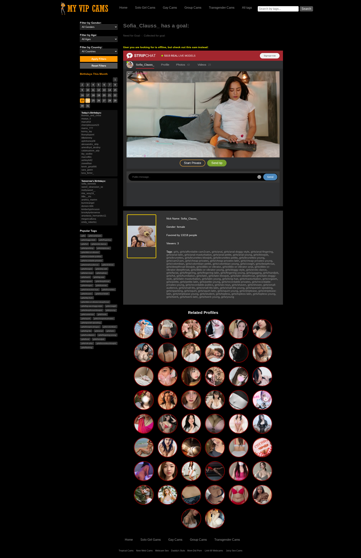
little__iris (86, 196)
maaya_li (86, 118)
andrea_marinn (89, 199)
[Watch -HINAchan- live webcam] (238, 384)
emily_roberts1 (89, 222)
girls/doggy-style (88, 240)
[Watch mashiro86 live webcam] (238, 432)
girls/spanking (87, 248)
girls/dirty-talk (101, 269)
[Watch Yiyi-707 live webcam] (167, 337)
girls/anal (99, 331)
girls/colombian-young (226, 263)
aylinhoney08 (88, 141)
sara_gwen (87, 170)
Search (306, 8)
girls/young (110, 310)
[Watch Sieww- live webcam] (238, 337)
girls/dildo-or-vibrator (90, 252)
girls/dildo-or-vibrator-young (207, 269)
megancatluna (88, 219)
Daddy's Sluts (178, 550)
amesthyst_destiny (90, 147)
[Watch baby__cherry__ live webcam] (262, 455)
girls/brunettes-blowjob (106, 343)
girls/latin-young (211, 278)
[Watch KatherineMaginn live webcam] (262, 337)
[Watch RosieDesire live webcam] (215, 479)
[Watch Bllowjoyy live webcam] (191, 526)
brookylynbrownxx (90, 212)
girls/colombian (109, 327)
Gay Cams (170, 7)
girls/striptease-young (185, 293)
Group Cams (192, 7)
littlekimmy (86, 138)
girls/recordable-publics (91, 256)
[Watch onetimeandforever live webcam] (191, 361)
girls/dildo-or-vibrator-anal (237, 266)
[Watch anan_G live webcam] (262, 479)
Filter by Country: (91, 47)
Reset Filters (99, 65)
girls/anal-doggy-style (236, 251)
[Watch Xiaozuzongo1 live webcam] (191, 455)
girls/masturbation (250, 278)
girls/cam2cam (95, 236)
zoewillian (86, 163)
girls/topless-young (264, 293)
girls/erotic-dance (99, 244)
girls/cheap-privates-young (256, 260)
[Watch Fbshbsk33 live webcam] (215, 408)
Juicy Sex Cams (234, 550)
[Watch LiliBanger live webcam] (167, 503)
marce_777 (87, 128)
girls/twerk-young (209, 296)
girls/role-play (87, 343)
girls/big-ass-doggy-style (91, 306)
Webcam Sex (162, 550)
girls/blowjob (86, 269)
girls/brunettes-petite (225, 257)
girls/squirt (85, 318)
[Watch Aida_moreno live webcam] (143, 503)
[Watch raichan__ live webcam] (143, 408)
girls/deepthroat (102, 281)
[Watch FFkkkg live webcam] (143, 361)
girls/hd (84, 244)
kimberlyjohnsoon (90, 209)
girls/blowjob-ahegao (90, 327)
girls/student (207, 293)
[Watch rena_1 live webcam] (215, 384)
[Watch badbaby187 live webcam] (262, 503)
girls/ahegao (86, 285)
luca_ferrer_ (87, 173)
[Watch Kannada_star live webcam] (143, 432)
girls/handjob (98, 339)
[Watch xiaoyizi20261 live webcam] (262, 432)
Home (123, 7)
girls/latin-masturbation (186, 278)
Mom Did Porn (194, 550)
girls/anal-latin (174, 254)
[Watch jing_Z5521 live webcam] (167, 432)
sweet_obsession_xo (92, 187)
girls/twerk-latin (189, 296)
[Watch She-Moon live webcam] (191, 479)
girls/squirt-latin (207, 290)
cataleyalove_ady (90, 150)
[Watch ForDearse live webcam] (191, 432)
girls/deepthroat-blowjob (91, 310)
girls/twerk (85, 277)
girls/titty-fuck (87, 298)
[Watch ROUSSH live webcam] (143, 479)
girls (83, 236)
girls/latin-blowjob (219, 275)
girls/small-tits (187, 287)
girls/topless (101, 273)
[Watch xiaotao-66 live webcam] (191, 384)
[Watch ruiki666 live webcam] (238, 479)
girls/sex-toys (87, 273)
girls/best (85, 339)
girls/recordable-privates (91, 261)
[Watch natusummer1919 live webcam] (167, 384)
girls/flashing (86, 347)
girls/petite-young (210, 281)
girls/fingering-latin (208, 272)
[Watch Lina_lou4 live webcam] (215, 526)
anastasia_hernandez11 (93, 215)
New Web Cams (144, 550)
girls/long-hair (230, 278)
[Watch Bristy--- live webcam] (238, 503)
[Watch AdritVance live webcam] (191, 408)
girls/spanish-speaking (91, 323)
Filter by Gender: (91, 22)
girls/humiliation (88, 335)
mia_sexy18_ (88, 193)
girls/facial (172, 272)
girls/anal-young (242, 254)
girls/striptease (103, 248)
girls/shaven (86, 294)
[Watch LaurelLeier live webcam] (262, 361)
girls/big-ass (99, 277)
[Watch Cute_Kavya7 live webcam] (191, 503)
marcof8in (86, 157)
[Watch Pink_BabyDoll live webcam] (238, 455)
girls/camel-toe (87, 314)
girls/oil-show (107, 265)
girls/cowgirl (111, 306)
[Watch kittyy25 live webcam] (143, 455)
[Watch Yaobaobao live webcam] (167, 479)
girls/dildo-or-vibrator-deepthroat (95, 302)
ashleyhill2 (87, 160)
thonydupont (87, 134)
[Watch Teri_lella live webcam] (167, 361)
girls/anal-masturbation (198, 254)
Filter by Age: (88, 34)
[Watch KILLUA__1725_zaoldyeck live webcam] (262, 408)
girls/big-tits (86, 331)
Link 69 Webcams (214, 550)
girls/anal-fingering (262, 251)
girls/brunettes (108, 289)
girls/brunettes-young (251, 257)
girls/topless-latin (241, 293)
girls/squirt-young (228, 290)
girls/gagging (254, 272)
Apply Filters (98, 59)
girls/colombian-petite (198, 263)
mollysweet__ (88, 190)
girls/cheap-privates (197, 260)
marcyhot (86, 122)
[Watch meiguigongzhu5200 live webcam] (215, 337)
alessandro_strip (90, 144)
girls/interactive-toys (89, 289)
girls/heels (102, 314)
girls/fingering (105, 240)
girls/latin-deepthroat (243, 275)
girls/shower (255, 284)
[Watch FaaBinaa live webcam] (238, 361)
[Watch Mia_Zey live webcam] (238, 408)
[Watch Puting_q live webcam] (191, 337)
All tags (247, 7)
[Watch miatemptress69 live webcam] (215, 503)
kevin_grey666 (89, 166)
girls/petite (172, 281)
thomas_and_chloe (91, 115)
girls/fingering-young (107, 335)
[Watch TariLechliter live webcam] (167, 408)
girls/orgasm (86, 281)
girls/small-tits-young (232, 287)
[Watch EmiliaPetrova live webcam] (215, 432)
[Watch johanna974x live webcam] (167, 455)
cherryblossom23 (90, 125)
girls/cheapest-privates (103, 318)
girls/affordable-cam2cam (195, 251)
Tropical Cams (126, 550)
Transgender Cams (221, 7)
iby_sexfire (87, 154)
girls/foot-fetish (102, 294)
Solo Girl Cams (145, 7)
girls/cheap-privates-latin (224, 260)
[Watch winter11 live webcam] (143, 337)
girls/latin (110, 331)
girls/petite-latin (189, 281)
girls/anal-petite (222, 254)
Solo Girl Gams (150, 539)
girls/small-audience (89, 265)
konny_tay (86, 131)
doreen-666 (87, 206)
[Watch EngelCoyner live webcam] (215, 361)
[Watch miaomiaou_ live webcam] (143, 384)
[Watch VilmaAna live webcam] (215, 455)
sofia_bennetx (88, 183)
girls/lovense (101, 285)
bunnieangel (87, 203)
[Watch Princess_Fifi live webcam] (262, 384)
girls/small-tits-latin (207, 287)
